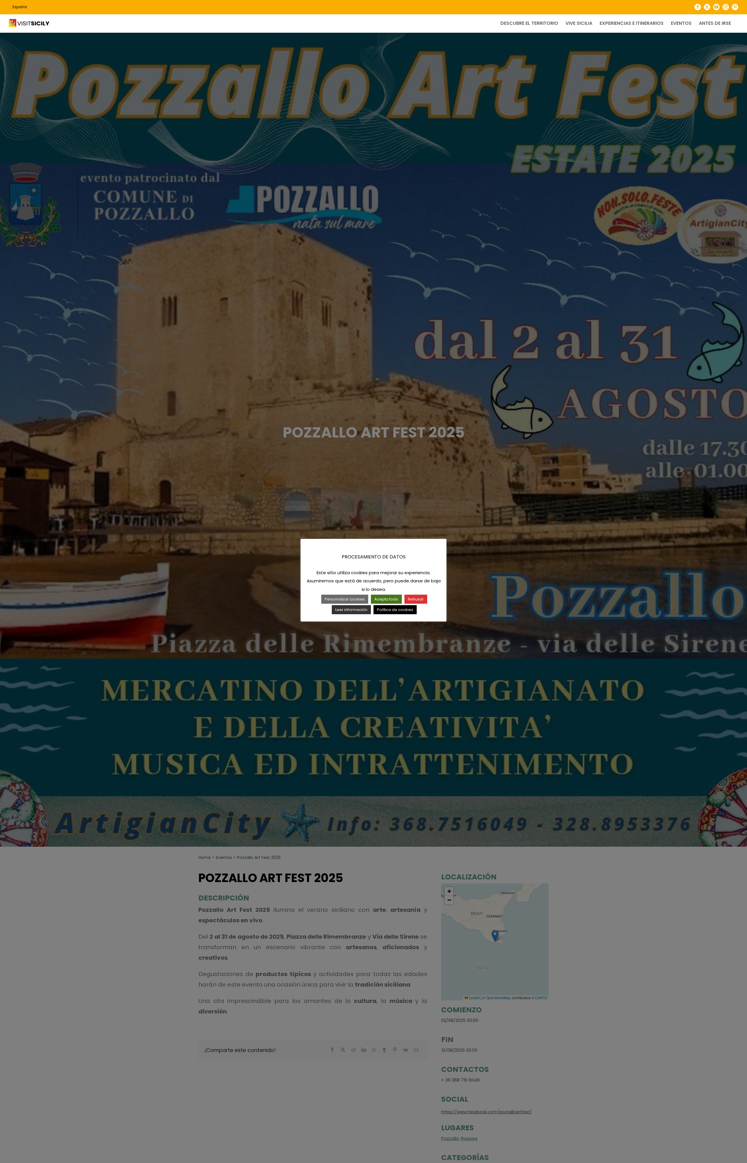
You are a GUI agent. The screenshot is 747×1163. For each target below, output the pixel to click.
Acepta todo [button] (386, 599)
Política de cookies (395, 609)
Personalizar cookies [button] (345, 599)
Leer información (351, 609)
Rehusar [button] (416, 599)
